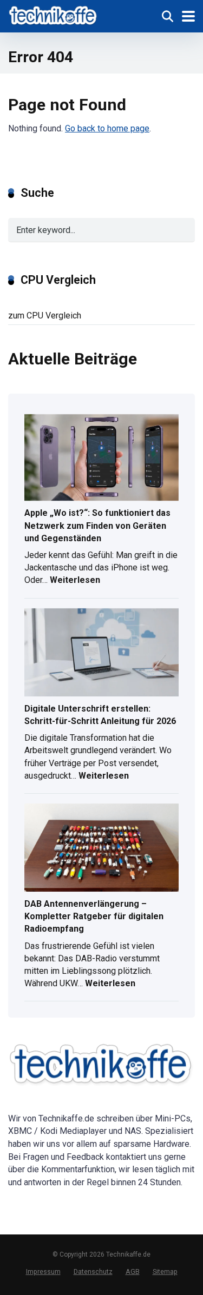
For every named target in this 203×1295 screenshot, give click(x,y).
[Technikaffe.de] (53, 15)
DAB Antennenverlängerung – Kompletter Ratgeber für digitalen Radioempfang (93, 916)
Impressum (43, 1271)
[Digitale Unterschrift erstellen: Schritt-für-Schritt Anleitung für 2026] (101, 653)
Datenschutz (93, 1271)
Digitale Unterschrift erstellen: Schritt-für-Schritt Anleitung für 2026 (100, 714)
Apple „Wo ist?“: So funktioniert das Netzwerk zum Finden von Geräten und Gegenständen (97, 525)
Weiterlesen (75, 581)
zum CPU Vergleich (44, 315)
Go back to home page (107, 128)
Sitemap (165, 1271)
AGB (133, 1271)
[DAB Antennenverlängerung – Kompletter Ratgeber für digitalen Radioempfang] (101, 848)
